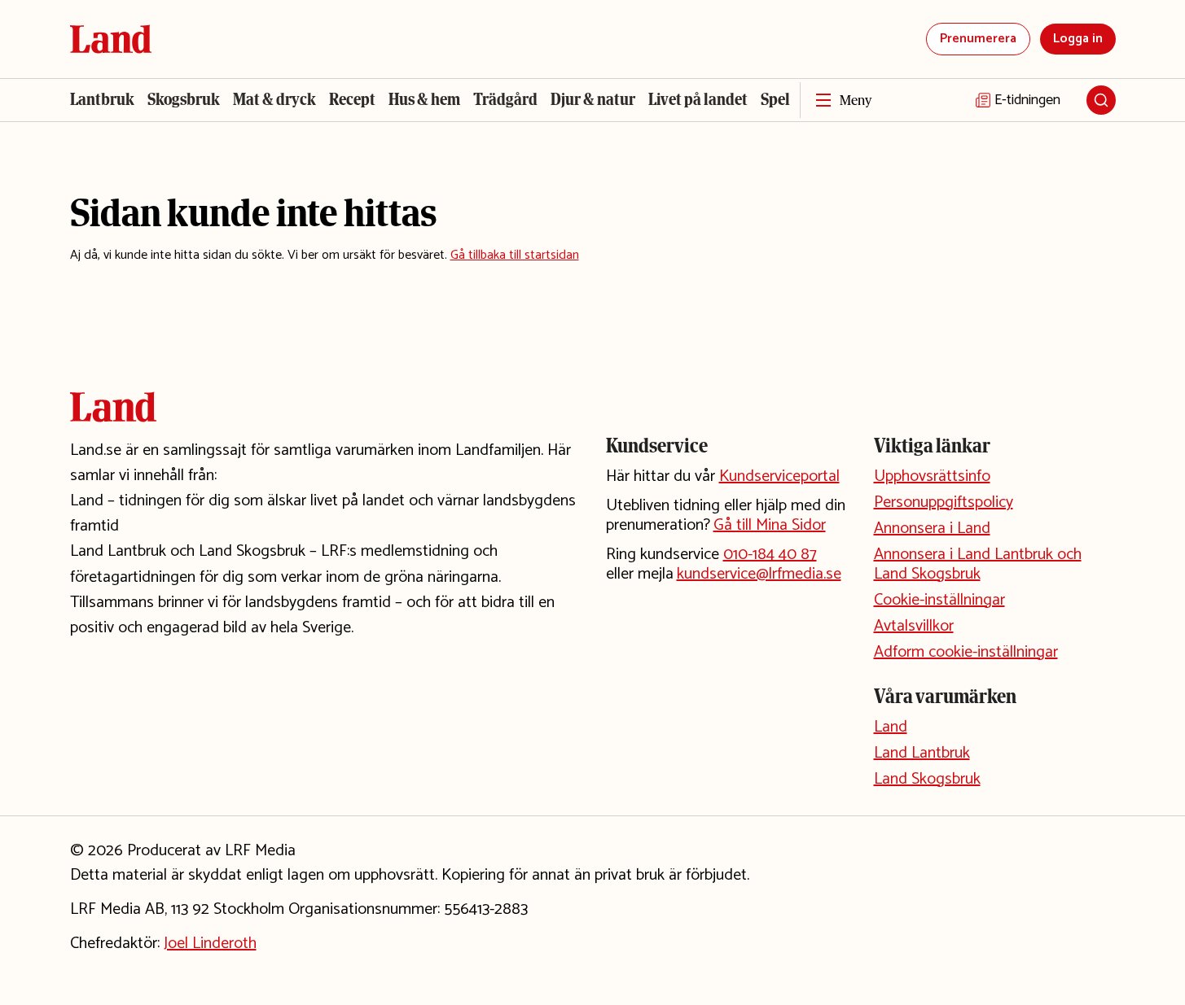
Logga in (1078, 39)
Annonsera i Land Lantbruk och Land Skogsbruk (978, 564)
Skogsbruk (183, 99)
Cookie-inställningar (939, 600)
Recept (352, 99)
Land (890, 727)
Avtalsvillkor (914, 626)
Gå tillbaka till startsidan (514, 255)
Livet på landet (698, 99)
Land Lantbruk (922, 753)
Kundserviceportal (779, 476)
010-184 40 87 (770, 554)
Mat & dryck (274, 99)
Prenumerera (978, 39)
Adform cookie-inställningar (966, 652)
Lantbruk (102, 99)
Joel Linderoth (210, 943)
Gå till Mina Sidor (769, 525)
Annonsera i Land (932, 528)
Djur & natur (593, 99)
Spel (775, 99)
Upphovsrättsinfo (932, 476)
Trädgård (505, 99)
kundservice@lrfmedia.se (759, 574)
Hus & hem (424, 99)
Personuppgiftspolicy (943, 502)
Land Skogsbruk (927, 779)
